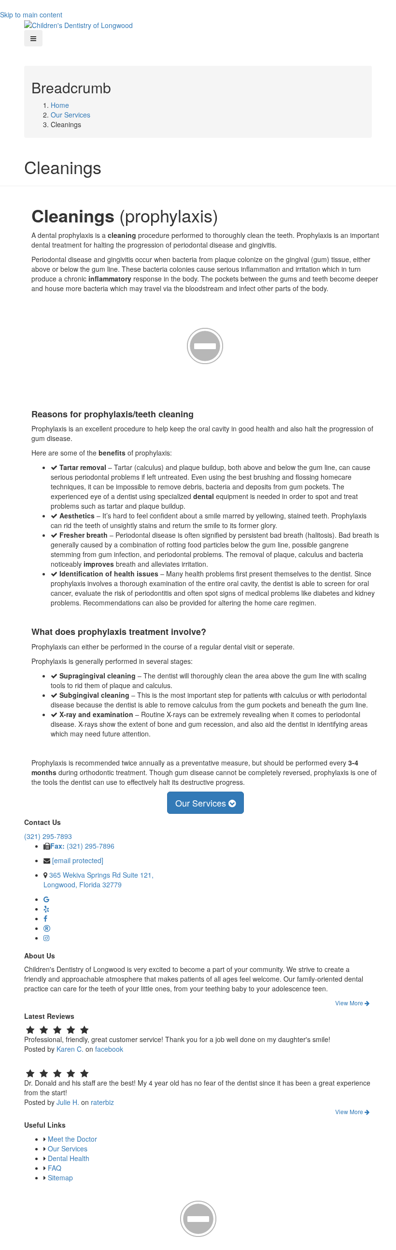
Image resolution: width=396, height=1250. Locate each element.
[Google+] (46, 899)
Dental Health (68, 1158)
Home (60, 105)
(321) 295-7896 (82, 846)
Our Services (70, 114)
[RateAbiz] (46, 928)
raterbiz (102, 1102)
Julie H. (68, 1102)
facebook (109, 1049)
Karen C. (70, 1049)
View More (350, 1003)
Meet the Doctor (72, 1139)
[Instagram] (46, 937)
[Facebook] (45, 918)
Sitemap (60, 1177)
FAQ (54, 1168)
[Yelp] (46, 908)
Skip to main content (31, 14)
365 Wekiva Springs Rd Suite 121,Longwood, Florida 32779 (98, 879)
